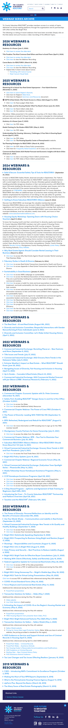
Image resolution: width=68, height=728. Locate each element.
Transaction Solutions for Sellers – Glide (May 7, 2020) (27, 593)
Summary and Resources (31, 97)
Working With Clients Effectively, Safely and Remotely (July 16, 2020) (33, 558)
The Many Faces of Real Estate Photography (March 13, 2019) (30, 686)
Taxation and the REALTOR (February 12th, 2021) (25, 499)
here (11, 103)
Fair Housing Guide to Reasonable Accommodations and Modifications (31, 648)
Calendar (47, 4)
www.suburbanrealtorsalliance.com (22, 213)
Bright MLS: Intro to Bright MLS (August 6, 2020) (24, 546)
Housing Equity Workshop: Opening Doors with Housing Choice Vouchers (30, 217)
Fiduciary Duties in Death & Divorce (19, 261)
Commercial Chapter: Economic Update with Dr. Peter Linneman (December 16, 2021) (31, 394)
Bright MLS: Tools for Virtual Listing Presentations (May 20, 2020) (31, 575)
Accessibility (61, 724)
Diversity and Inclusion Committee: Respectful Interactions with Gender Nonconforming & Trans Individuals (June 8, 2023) (34, 328)
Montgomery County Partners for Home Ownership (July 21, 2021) (31, 431)
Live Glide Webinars (13, 602)
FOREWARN (18, 190)
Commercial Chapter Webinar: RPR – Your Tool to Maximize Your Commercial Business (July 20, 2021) (31, 438)
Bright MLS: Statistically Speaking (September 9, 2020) (27, 534)
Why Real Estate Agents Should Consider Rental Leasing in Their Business (30, 251)
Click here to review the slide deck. (19, 51)
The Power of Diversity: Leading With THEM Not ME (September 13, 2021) (32, 415)
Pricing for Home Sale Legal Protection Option (22, 630)
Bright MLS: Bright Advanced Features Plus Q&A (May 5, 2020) (30, 618)
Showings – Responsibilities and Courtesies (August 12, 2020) (30, 543)
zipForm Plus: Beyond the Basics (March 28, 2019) (25, 683)
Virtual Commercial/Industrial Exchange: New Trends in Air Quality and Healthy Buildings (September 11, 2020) (33, 525)
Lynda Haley (54, 245)
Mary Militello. (24, 247)
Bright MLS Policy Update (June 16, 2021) (21, 456)
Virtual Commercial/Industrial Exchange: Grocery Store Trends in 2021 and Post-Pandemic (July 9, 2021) (33, 449)
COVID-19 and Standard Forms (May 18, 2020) (23, 581)
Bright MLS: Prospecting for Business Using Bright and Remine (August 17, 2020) (33, 539)
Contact (60, 4)
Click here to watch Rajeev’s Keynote (19, 92)
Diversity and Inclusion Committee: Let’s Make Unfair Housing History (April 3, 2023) (33, 333)
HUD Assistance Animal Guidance (18, 654)
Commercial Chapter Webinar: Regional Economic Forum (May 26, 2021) (32, 460)
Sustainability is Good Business (17, 271)
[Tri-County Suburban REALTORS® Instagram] (48, 716)
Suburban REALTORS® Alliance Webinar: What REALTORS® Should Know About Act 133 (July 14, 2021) (32, 443)
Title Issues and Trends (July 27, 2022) (20, 354)
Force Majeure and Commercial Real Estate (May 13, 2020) (29, 584)
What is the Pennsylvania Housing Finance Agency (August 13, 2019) (33, 679)
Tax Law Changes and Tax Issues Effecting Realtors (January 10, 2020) (34, 657)
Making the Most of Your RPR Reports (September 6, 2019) (28, 676)
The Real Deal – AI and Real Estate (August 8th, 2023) (27, 324)
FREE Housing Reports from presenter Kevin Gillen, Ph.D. (26, 616)
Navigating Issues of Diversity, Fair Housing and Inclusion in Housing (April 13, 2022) (32, 369)
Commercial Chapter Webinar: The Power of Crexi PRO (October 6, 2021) (32, 410)
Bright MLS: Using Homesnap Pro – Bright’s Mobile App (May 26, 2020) (34, 572)
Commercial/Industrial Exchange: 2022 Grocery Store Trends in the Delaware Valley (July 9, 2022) (32, 358)
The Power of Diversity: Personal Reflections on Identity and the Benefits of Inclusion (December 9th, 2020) (30, 514)
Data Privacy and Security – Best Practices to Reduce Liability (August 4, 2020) (33, 550)
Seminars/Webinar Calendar (15, 697)
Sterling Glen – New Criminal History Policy (21, 652)
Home (54, 724)
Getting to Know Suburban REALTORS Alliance (24, 199)
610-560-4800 (7, 722)
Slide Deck (26, 95)
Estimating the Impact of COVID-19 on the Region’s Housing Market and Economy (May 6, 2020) (34, 606)
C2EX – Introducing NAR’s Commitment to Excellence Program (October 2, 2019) (34, 672)
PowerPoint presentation (15, 591)
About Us (53, 4)
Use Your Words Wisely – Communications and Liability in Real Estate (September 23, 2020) (33, 519)
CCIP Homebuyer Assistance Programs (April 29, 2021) (27, 476)
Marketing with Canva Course (20, 72)
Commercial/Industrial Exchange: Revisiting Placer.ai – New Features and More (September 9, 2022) (33, 350)
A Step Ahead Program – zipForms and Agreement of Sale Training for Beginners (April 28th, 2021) (33, 489)
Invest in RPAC (39, 4)
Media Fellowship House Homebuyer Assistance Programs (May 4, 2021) (32, 471)
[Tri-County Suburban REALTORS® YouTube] (56, 716)
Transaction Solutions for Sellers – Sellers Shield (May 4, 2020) (30, 622)
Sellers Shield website (14, 628)
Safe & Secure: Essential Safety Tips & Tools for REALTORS (29, 172)
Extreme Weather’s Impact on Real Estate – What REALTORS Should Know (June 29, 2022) (33, 364)
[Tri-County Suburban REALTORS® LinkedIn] (52, 716)
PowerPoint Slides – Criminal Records (19, 644)
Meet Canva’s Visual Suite (19, 74)
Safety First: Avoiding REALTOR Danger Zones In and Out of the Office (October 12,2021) (33, 399)
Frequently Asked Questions (26, 148)
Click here (9, 59)
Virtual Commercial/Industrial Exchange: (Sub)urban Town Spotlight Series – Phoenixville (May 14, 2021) (32, 466)
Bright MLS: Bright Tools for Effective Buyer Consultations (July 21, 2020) (34, 555)
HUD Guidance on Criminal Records (19, 650)
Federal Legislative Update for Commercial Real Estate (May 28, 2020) (34, 561)
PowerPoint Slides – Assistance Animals (20, 646)
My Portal (30, 4)
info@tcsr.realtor (8, 723)
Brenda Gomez (15, 245)
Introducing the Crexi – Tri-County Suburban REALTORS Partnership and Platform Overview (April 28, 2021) (33, 495)
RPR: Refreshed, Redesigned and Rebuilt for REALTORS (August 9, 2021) (32, 421)
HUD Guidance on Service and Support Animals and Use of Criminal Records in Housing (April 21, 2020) (32, 636)
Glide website (11, 600)
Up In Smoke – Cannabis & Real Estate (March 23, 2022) (28, 374)
